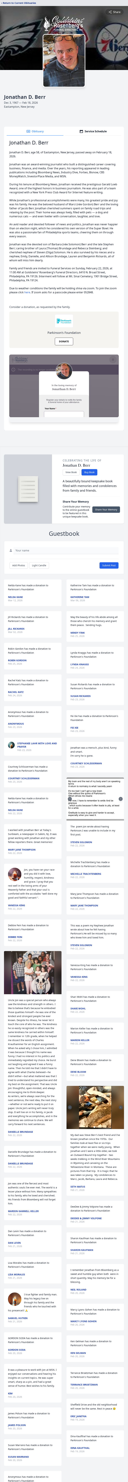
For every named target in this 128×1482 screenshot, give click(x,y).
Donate (64, 341)
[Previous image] (70, 799)
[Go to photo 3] (97, 818)
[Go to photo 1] (93, 818)
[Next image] (121, 799)
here (27, 292)
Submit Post (109, 565)
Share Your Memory (106, 509)
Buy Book (89, 472)
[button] (32, 972)
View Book (71, 472)
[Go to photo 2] (95, 818)
